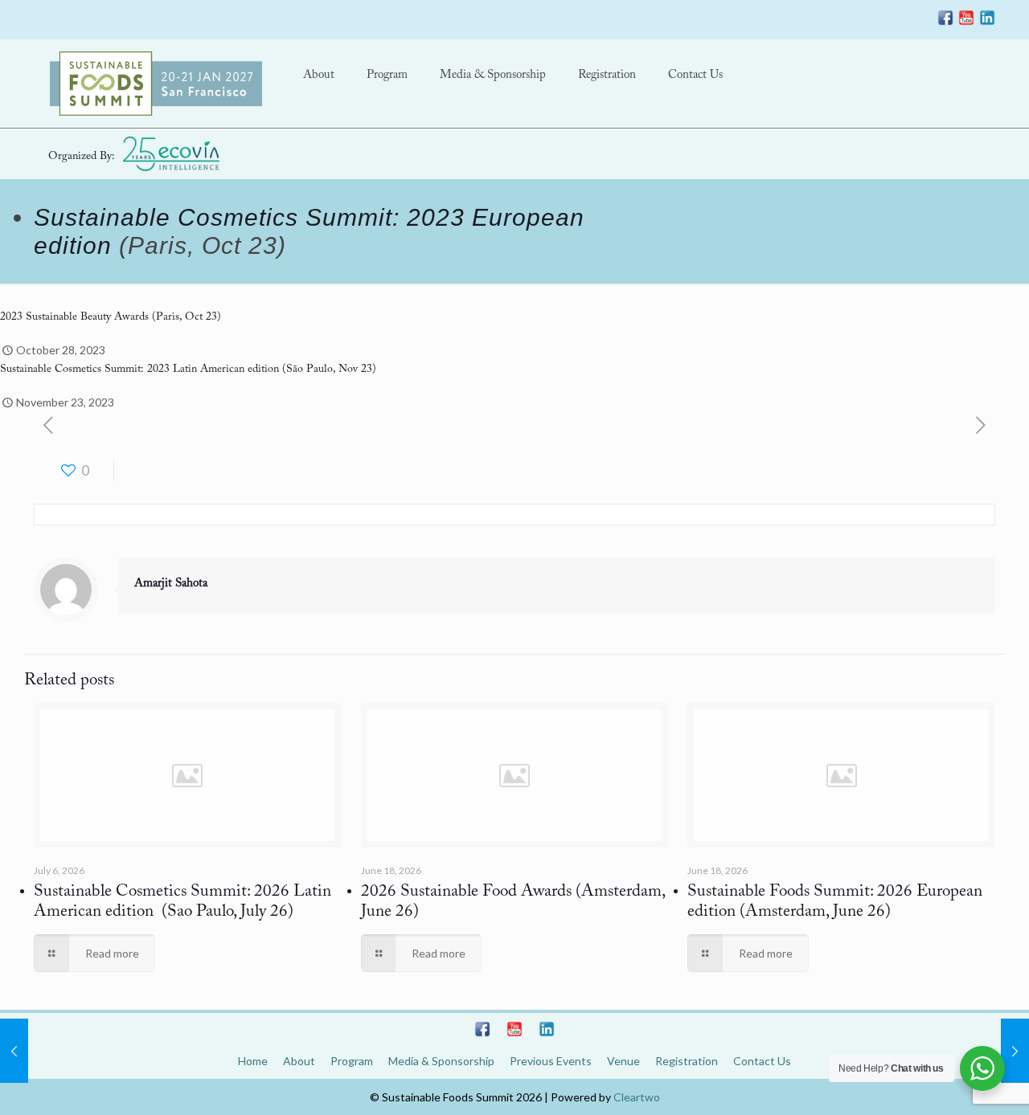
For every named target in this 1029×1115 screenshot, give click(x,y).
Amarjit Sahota (170, 584)
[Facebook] (945, 21)
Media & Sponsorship (441, 1061)
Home (253, 1061)
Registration (686, 1061)
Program (351, 1061)
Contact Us (762, 1061)
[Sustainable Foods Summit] (156, 83)
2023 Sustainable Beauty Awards (74, 317)
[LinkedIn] (987, 21)
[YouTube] (966, 21)
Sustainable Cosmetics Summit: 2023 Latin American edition (141, 369)
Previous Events (551, 1061)
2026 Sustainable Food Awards (466, 892)
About (299, 1061)
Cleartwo (636, 1097)
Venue (623, 1061)
